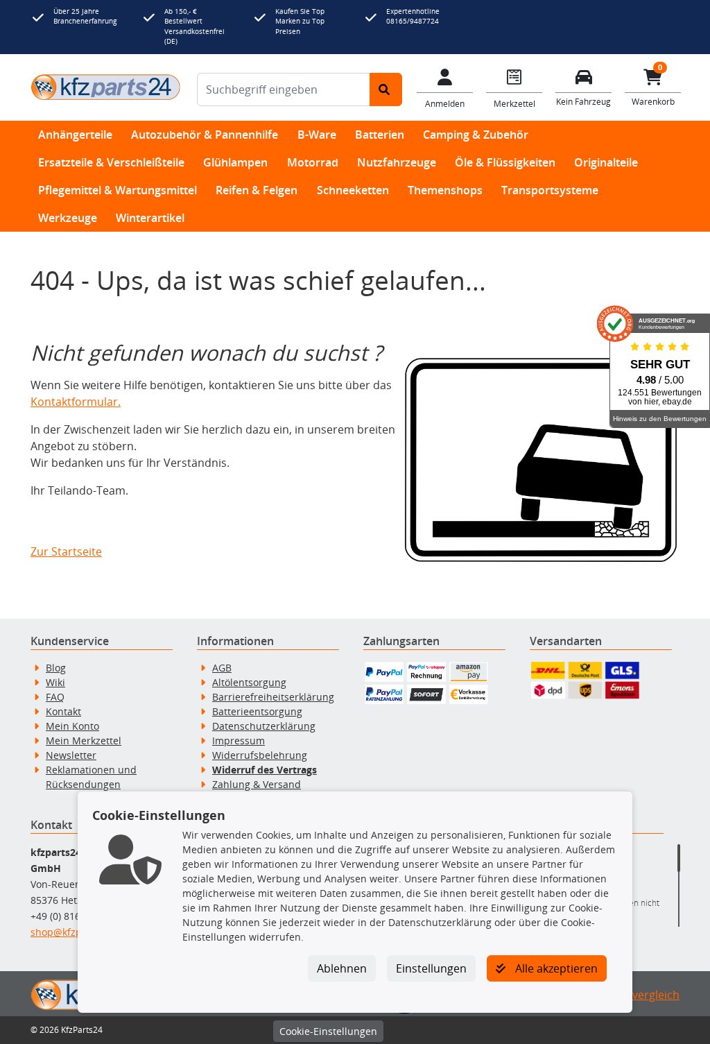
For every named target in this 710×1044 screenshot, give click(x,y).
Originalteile (606, 162)
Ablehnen (342, 968)
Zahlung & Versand (256, 784)
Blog (56, 667)
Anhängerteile (75, 134)
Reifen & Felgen (256, 190)
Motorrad (312, 162)
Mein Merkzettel (83, 740)
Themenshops (445, 190)
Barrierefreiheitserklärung (273, 696)
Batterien (379, 134)
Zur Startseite (66, 551)
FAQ (55, 696)
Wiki (55, 682)
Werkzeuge (67, 217)
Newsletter (71, 755)
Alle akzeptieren (555, 968)
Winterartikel (150, 217)
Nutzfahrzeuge (396, 162)
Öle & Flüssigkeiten (505, 162)
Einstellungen (431, 968)
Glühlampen (235, 162)
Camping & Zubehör (475, 134)
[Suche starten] (386, 89)
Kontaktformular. (76, 401)
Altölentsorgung (249, 682)
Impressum (238, 740)
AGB (222, 667)
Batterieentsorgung (257, 711)
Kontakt (63, 711)
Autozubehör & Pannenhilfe (204, 134)
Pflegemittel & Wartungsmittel (117, 190)
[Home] (105, 86)
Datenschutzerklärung (263, 726)
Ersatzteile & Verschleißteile (111, 162)
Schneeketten (353, 190)
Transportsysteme (549, 190)
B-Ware (316, 134)
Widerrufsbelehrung (259, 755)
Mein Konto (72, 726)
